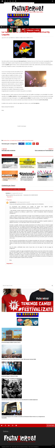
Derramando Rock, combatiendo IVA (42, 179)
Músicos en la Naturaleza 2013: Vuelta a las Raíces (26, 179)
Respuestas (9, 199)
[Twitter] (5, 1)
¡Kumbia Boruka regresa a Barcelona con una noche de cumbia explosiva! (20, 399)
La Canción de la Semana (15, 140)
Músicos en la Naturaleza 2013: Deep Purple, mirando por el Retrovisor (44, 166)
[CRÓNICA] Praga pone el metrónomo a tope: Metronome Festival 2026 (19, 359)
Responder (9, 196)
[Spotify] (15, 1)
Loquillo (23, 140)
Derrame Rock (6, 140)
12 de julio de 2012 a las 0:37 (24, 202)
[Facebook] (8, 1)
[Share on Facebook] (21, 143)
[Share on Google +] (33, 143)
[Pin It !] (37, 143)
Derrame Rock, (12, 37)
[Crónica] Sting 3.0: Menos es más (10, 376)
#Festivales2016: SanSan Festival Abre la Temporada (27, 167)
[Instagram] (13, 1)
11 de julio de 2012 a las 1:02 (16, 193)
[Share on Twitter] (28, 143)
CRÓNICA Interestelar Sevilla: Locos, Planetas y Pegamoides (10, 166)
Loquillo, (24, 37)
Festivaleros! (13, 202)
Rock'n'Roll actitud (29, 140)
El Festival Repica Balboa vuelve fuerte (11, 342)
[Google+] (10, 1)
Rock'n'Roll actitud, (29, 37)
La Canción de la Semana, (19, 37)
